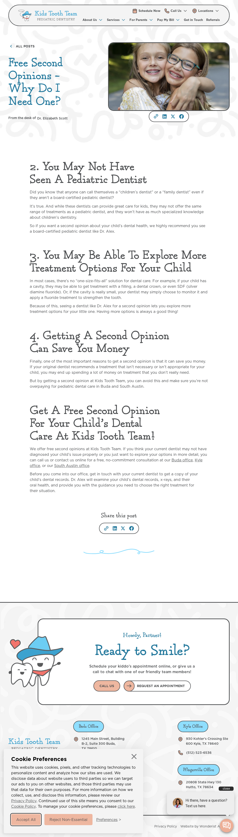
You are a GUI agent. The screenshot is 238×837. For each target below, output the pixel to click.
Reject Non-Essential (68, 819)
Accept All (26, 819)
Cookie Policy (23, 806)
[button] (176, 11)
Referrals (213, 20)
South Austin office (71, 465)
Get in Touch (193, 20)
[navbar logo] (47, 15)
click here (126, 806)
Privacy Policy (23, 800)
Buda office (182, 460)
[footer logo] (34, 744)
